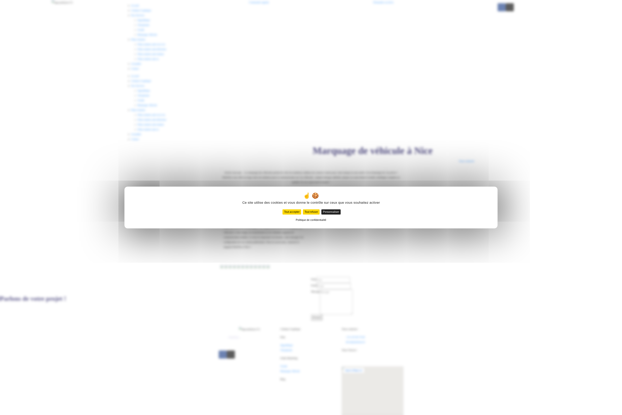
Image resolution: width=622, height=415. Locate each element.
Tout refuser (311, 211)
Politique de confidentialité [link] (311, 220)
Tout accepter (291, 211)
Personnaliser (331, 211)
